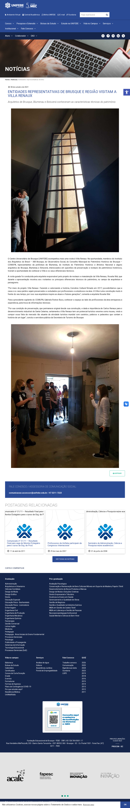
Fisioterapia (9, 621)
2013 (84, 687)
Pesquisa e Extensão (26, 23)
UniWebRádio (10, 695)
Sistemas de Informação (15, 645)
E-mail (62, 15)
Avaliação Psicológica (58, 584)
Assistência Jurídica (44, 668)
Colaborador (20, 36)
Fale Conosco (27, 28)
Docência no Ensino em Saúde (61, 597)
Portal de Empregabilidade (46, 671)
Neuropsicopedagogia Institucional (63, 613)
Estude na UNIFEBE (70, 23)
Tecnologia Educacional (14, 648)
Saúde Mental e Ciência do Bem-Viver (64, 616)
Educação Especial (12, 600)
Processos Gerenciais (13, 637)
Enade (7, 676)
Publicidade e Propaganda (15, 642)
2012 (84, 689)
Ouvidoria (72, 15)
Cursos (8, 23)
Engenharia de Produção (15, 613)
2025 (84, 665)
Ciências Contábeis (12, 589)
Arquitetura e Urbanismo (15, 586)
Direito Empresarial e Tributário (61, 594)
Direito (7, 597)
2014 (84, 684)
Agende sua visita (69, 668)
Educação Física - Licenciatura (17, 605)
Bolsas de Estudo (48, 23)
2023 (84, 671)
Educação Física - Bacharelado (17, 602)
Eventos (8, 679)
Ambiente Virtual (13, 15)
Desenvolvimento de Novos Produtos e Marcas (67, 589)
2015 (84, 681)
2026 (84, 663)
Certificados (10, 671)
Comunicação (68, 665)
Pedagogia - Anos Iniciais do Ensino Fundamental (24, 634)
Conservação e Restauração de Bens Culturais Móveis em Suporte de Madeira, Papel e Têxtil (86, 586)
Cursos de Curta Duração (15, 673)
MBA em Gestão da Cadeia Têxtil (62, 608)
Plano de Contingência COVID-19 (18, 687)
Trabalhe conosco (69, 663)
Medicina (8, 629)
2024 (84, 668)
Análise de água (42, 663)
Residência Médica (12, 692)
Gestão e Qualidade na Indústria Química (65, 605)
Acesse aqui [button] (88, 804)
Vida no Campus (90, 23)
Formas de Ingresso (13, 684)
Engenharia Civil (11, 610)
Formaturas (9, 681)
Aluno (8, 36)
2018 (84, 676)
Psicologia (9, 640)
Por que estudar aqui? (14, 689)
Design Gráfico (11, 594)
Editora (39, 665)
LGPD (64, 673)
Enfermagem (10, 608)
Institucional (10, 28)
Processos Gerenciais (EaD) (16, 650)
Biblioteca (9, 663)
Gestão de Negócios (57, 602)
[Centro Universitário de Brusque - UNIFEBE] (21, 5)
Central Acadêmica (32, 15)
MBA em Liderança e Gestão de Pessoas (65, 610)
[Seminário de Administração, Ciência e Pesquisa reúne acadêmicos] (105, 532)
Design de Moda (11, 592)
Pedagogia (9, 632)
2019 (84, 673)
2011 (84, 692)
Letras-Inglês (10, 626)
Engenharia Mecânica (13, 616)
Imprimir (118, 473)
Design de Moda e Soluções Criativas (64, 592)
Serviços (107, 23)
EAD (33, 36)
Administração (11, 584)
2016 (84, 679)
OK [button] (125, 805)
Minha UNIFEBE (49, 15)
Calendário (9, 668)
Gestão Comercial (12, 624)
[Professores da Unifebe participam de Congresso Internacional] (65, 532)
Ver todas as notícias (65, 559)
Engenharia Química (13, 618)
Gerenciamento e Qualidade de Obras (64, 600)
